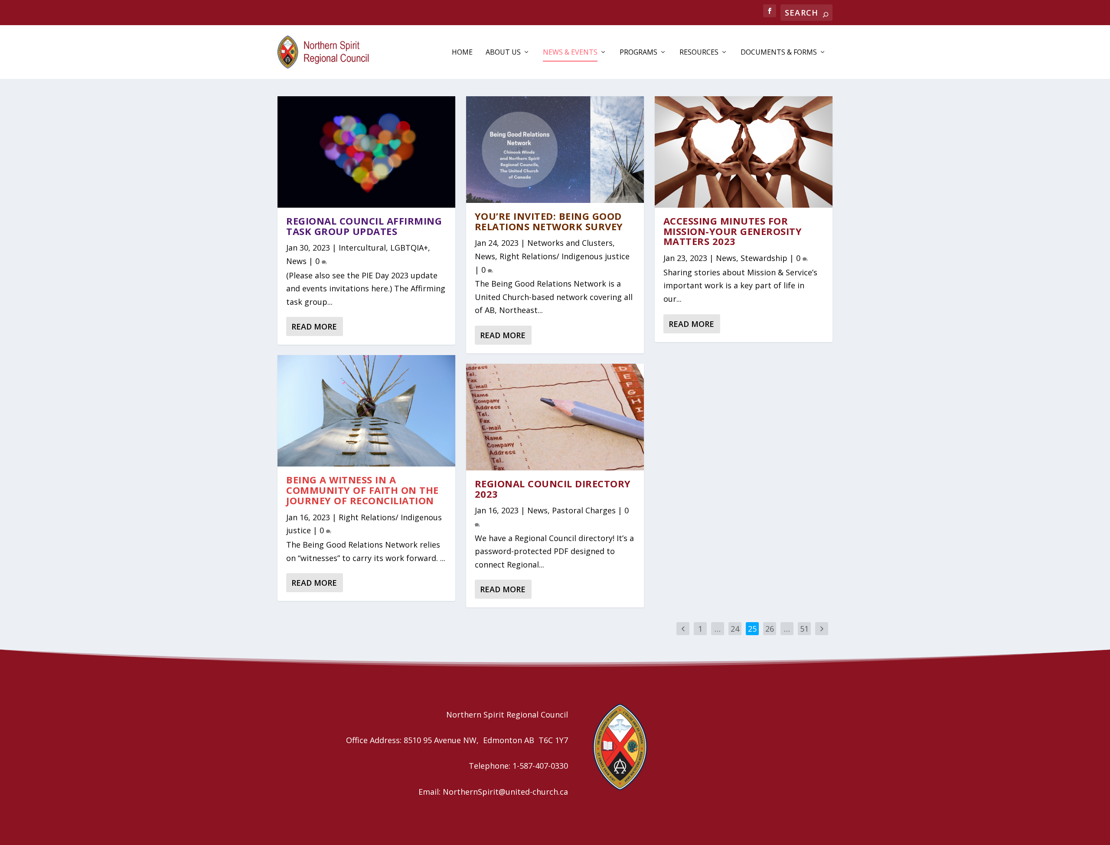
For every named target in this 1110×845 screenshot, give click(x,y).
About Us (503, 53)
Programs (638, 53)
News (296, 261)
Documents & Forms (779, 53)
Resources (698, 53)
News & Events (570, 53)
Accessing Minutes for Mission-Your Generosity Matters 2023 (732, 231)
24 (735, 628)
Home (462, 53)
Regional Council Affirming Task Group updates (364, 226)
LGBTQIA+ (409, 247)
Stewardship (764, 258)
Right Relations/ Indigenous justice (565, 256)
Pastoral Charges (584, 510)
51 (804, 628)
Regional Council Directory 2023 (553, 488)
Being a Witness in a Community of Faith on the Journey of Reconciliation (362, 490)
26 (769, 628)
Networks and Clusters (570, 243)
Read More (314, 326)
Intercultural (362, 247)
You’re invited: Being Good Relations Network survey (549, 221)
